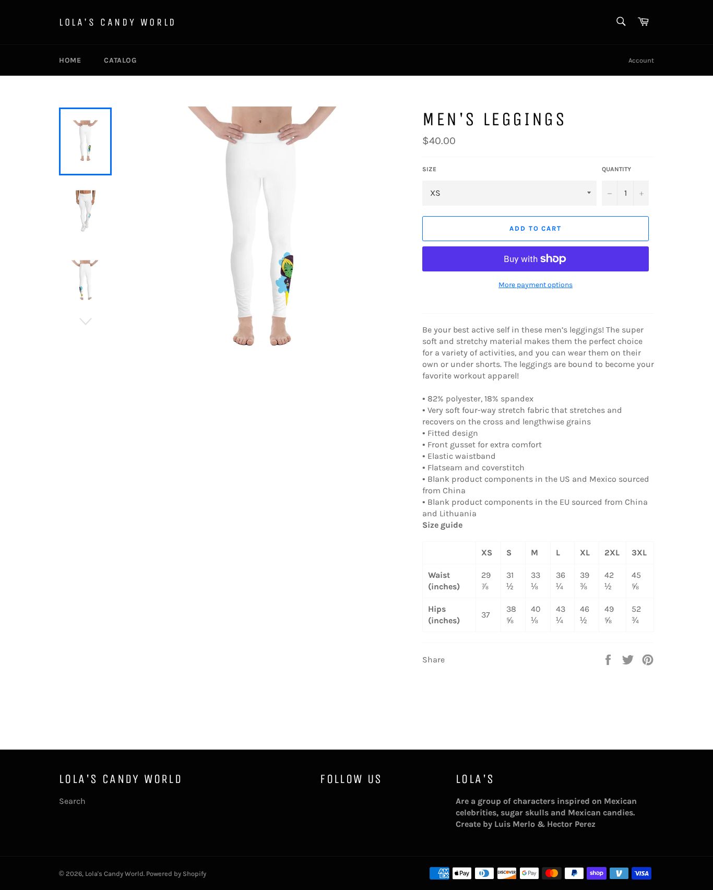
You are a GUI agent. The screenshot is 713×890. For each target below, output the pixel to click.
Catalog (120, 60)
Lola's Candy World (117, 22)
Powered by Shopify (176, 873)
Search (72, 801)
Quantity (616, 169)
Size (429, 169)
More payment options (535, 284)
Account (641, 60)
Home (70, 60)
